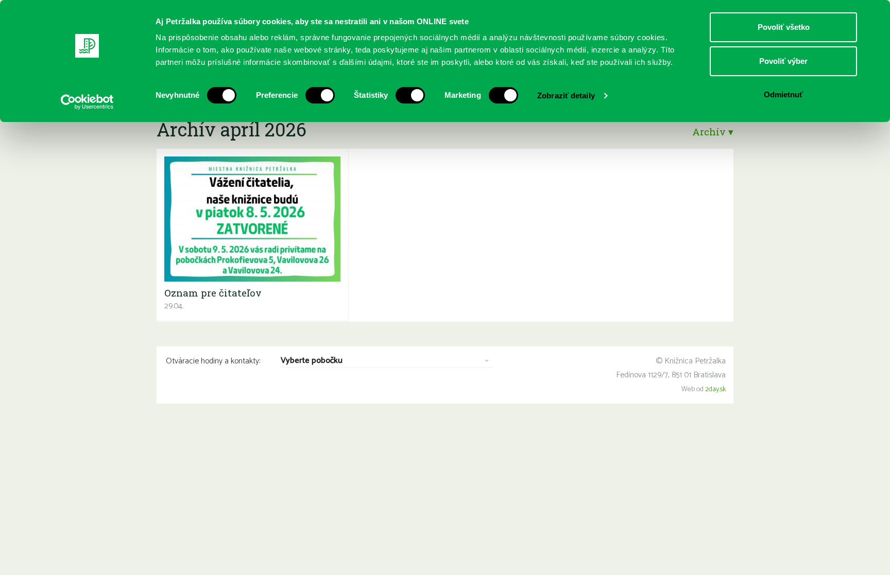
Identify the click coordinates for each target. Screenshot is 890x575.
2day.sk (715, 389)
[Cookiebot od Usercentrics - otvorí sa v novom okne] (87, 102)
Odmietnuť (783, 94)
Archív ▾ (712, 131)
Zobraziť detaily (566, 95)
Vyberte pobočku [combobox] (312, 361)
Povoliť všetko (784, 27)
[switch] (320, 95)
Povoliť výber (783, 61)
